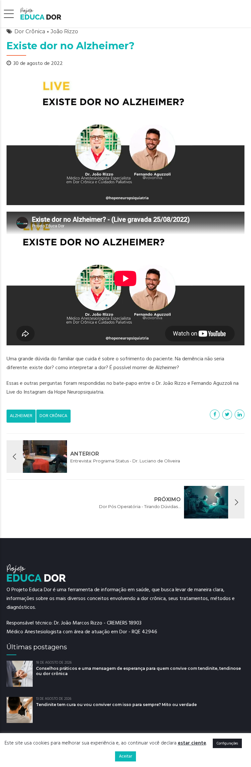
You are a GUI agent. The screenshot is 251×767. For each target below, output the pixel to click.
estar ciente (192, 743)
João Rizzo (64, 31)
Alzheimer (21, 416)
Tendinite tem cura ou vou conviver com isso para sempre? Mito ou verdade (116, 704)
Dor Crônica (29, 31)
